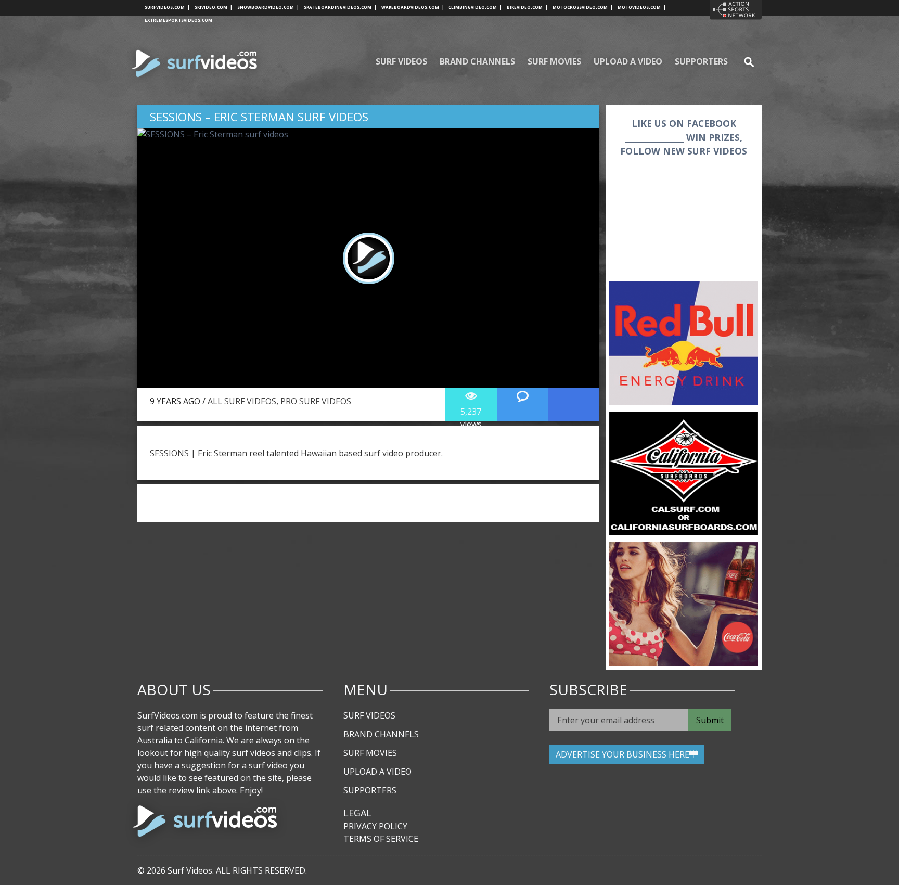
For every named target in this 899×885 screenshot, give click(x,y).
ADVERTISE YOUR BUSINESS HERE (622, 754)
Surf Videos (401, 61)
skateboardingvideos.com (340, 7)
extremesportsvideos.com (178, 20)
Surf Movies (554, 61)
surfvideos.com (167, 7)
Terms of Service (380, 838)
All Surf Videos (242, 401)
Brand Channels (477, 61)
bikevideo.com (527, 7)
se (744, 61)
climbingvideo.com (475, 7)
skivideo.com (214, 7)
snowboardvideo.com (268, 7)
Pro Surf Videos (315, 401)
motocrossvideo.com (583, 7)
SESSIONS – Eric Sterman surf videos (259, 117)
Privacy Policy (375, 826)
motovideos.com (642, 7)
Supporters (701, 61)
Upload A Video (628, 61)
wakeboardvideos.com (412, 7)
